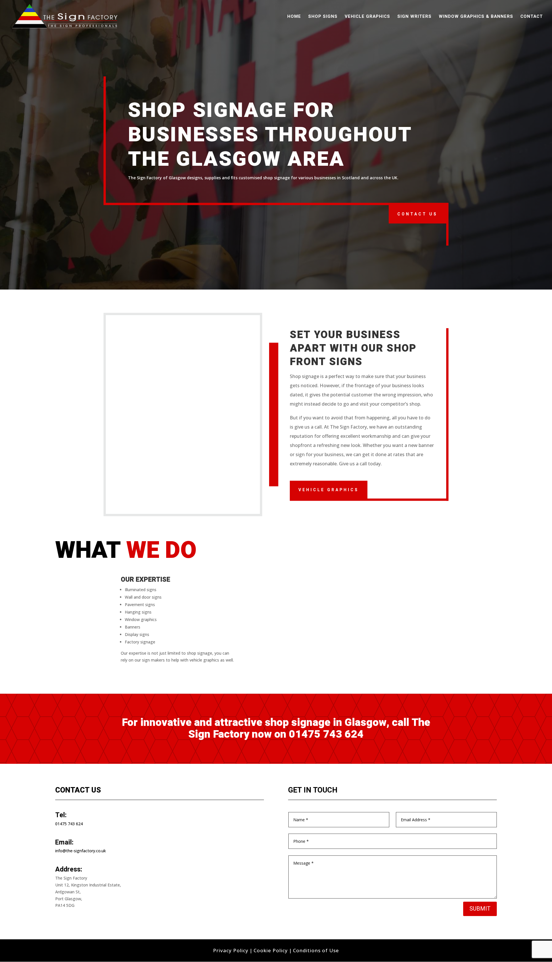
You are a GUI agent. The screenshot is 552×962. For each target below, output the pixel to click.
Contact (531, 17)
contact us (417, 214)
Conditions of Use (316, 950)
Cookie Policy (271, 950)
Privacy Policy (230, 950)
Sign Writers (414, 17)
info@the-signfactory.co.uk (80, 850)
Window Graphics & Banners (476, 17)
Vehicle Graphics (367, 17)
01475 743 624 (326, 734)
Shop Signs (323, 17)
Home (294, 17)
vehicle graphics (328, 490)
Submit (479, 909)
